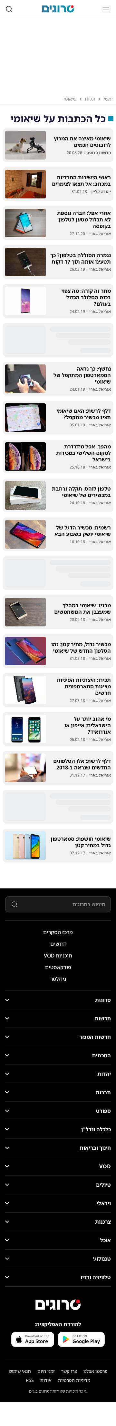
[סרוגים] (58, 1305)
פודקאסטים (58, 967)
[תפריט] (105, 9)
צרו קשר (69, 1371)
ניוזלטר (58, 978)
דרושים (58, 943)
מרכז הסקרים (58, 932)
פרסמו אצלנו (95, 1371)
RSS (30, 1380)
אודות (46, 1380)
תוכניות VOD (58, 955)
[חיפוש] (9, 9)
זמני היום (46, 1371)
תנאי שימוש (20, 1371)
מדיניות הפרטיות (74, 1380)
